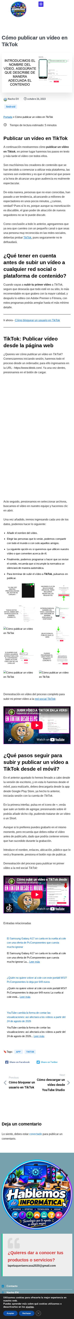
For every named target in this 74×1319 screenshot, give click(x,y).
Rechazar (26, 1313)
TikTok (27, 237)
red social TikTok (45, 698)
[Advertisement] (37, 437)
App (18, 1052)
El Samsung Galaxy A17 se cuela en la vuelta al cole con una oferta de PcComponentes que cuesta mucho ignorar (36, 942)
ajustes (30, 1306)
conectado (35, 1134)
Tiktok (30, 1052)
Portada (7, 116)
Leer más (34, 961)
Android (10, 106)
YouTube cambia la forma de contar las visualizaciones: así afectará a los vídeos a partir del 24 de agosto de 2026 (36, 1017)
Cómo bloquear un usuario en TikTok (37, 320)
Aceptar (10, 1313)
